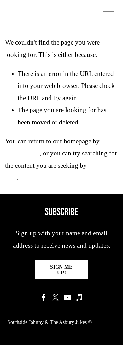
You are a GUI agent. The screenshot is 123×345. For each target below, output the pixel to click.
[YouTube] (67, 297)
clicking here (22, 153)
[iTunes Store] (79, 297)
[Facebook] (43, 297)
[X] (55, 297)
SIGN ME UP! (61, 269)
